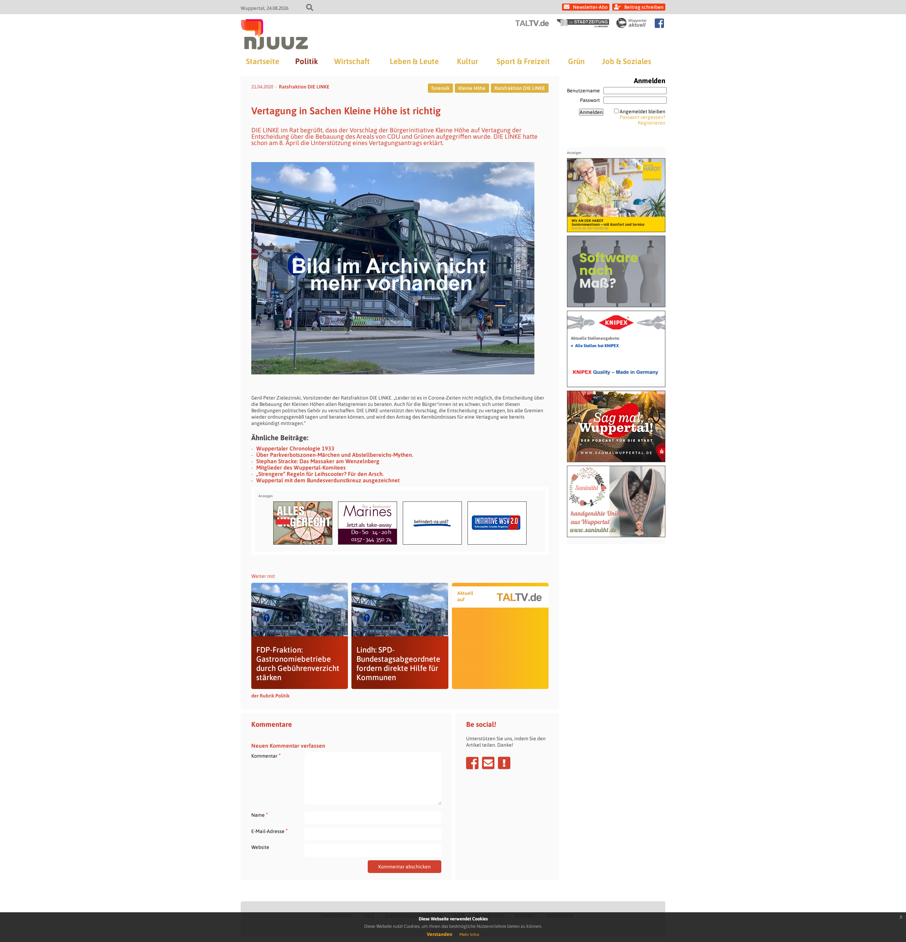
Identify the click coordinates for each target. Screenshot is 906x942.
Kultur (467, 61)
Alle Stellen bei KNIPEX (595, 345)
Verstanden (439, 934)
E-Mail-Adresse (269, 831)
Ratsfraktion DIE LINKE (304, 87)
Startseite (262, 61)
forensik (440, 88)
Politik (306, 61)
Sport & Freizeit (523, 61)
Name (259, 814)
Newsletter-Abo (590, 7)
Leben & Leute (414, 61)
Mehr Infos (469, 934)
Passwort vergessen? (642, 117)
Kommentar (266, 755)
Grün (576, 61)
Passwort (590, 100)
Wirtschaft (352, 61)
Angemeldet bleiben (642, 111)
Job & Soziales (626, 61)
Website (260, 847)
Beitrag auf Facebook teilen (472, 763)
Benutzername (583, 90)
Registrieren (651, 123)
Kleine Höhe (472, 88)
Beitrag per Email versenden (488, 763)
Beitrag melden (504, 763)
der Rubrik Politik (270, 696)
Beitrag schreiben (644, 7)
